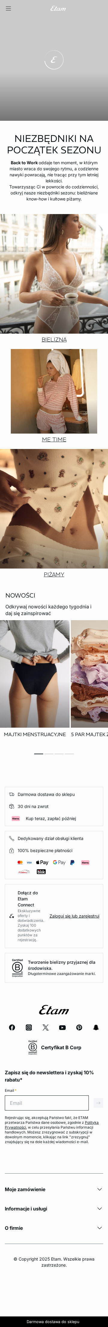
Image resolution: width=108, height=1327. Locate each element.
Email (10, 1090)
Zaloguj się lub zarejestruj (74, 915)
